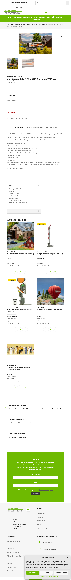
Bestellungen (41, 513)
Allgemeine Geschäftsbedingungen (18, 556)
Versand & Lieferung (13, 552)
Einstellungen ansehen (60, 572)
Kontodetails (41, 521)
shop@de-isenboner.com (19, 2)
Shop (12, 24)
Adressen (40, 517)
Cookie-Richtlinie (41, 576)
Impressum (55, 576)
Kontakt (9, 545)
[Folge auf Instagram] (28, 510)
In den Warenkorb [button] (21, 272)
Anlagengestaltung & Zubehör (23, 24)
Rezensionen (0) (51, 127)
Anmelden (18, 8)
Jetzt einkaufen (35, 19)
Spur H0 (34, 24)
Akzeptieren (32, 572)
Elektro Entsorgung (13, 571)
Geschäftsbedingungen (46, 490)
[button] (67, 557)
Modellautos (41, 24)
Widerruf (10, 563)
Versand (12, 102)
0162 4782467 (48, 542)
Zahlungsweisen (12, 567)
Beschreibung (18, 127)
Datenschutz (49, 576)
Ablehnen (46, 572)
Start (8, 24)
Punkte (39, 524)
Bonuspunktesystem (13, 541)
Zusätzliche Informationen (34, 127)
